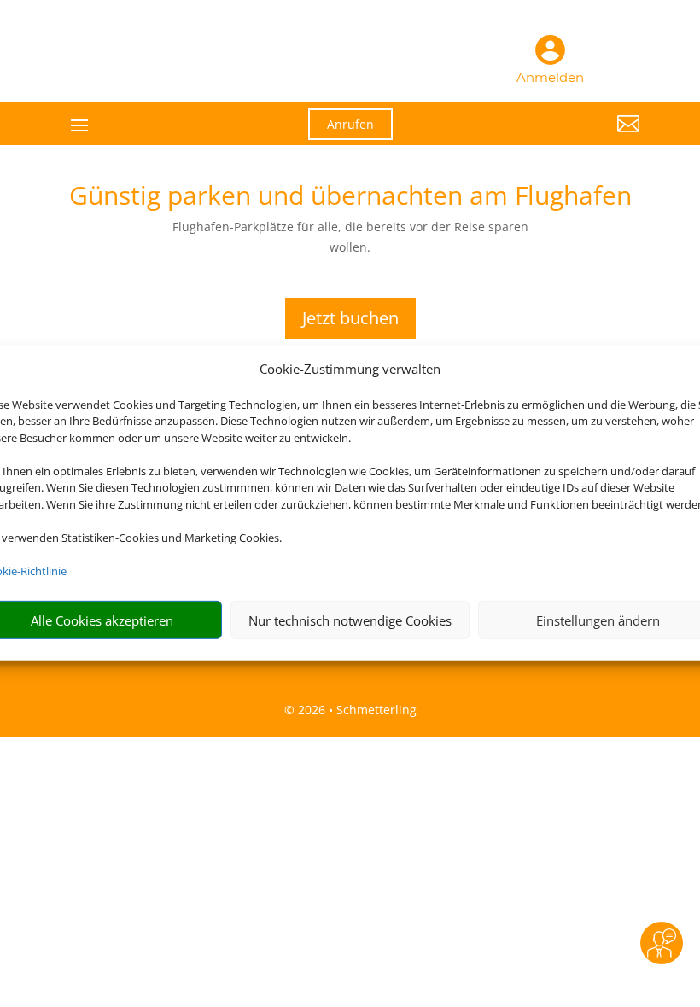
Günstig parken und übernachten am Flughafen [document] (350, 197)
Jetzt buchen (350, 317)
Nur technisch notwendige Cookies (350, 620)
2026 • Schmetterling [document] (356, 709)
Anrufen (350, 124)
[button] (551, 136)
